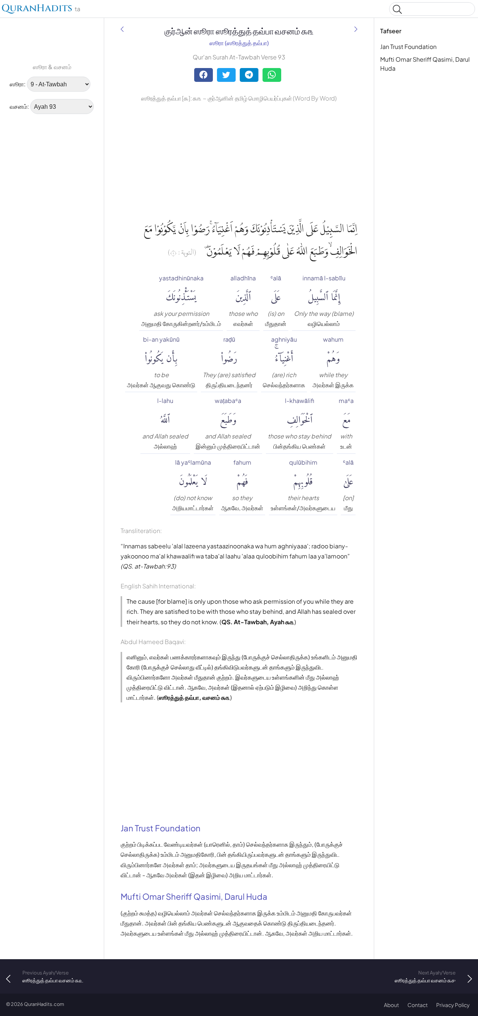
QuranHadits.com (44, 1004)
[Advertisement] (30, 233)
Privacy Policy (453, 1004)
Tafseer (390, 31)
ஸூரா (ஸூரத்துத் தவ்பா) (239, 43)
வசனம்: (19, 106)
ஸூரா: (18, 84)
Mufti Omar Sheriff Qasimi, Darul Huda (425, 63)
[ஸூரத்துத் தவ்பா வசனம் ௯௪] (355, 29)
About (391, 1004)
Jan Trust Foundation (408, 46)
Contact (417, 1004)
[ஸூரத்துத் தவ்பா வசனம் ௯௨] (122, 29)
